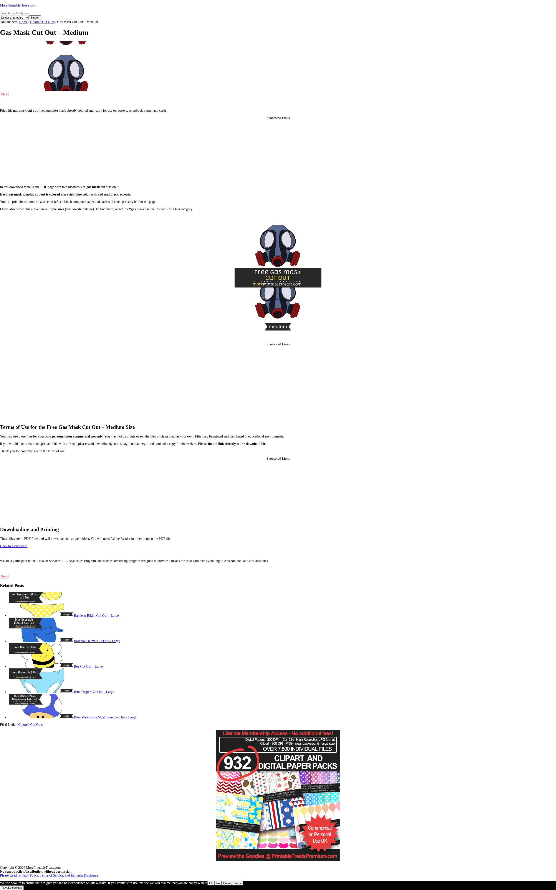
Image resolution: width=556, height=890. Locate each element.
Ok (211, 883)
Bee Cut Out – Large (88, 666)
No (218, 883)
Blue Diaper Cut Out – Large (94, 692)
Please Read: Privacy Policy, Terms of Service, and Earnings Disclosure (49, 875)
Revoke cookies (12, 887)
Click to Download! (13, 546)
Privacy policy (232, 883)
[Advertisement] (278, 98)
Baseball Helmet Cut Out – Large (97, 641)
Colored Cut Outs (30, 724)
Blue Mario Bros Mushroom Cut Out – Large (105, 717)
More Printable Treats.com (18, 5)
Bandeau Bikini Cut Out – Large (96, 615)
